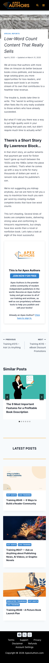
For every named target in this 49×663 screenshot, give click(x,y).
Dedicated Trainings (16, 601)
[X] (24, 635)
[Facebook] (19, 635)
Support (24, 640)
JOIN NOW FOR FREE (24, 275)
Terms (11, 640)
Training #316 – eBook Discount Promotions (38, 345)
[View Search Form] (37, 5)
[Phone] (29, 635)
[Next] (42, 397)
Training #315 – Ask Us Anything (12, 343)
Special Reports (12, 34)
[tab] (19, 421)
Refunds (32, 643)
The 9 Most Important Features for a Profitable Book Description (21, 408)
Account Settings (24, 647)
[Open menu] (43, 5)
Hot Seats (11, 495)
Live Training (24, 495)
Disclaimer (17, 643)
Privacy (37, 640)
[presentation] (24, 387)
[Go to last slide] (7, 397)
